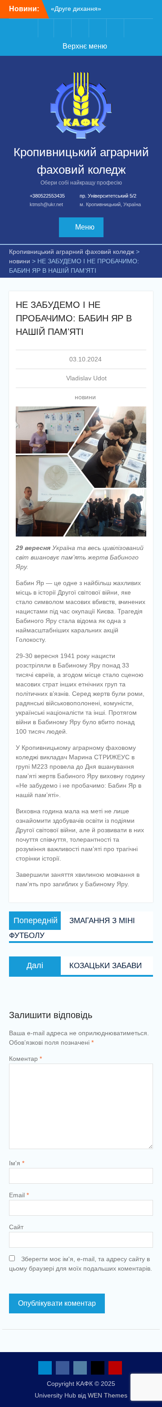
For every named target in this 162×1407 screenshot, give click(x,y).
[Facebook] (63, 28)
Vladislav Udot (86, 378)
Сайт (16, 1227)
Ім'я (16, 1163)
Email (19, 1195)
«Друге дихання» (76, 8)
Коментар (25, 1058)
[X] (98, 28)
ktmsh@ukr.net (46, 204)
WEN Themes (107, 1395)
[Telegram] (45, 28)
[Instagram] (81, 28)
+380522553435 (47, 195)
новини (85, 397)
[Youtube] (116, 28)
